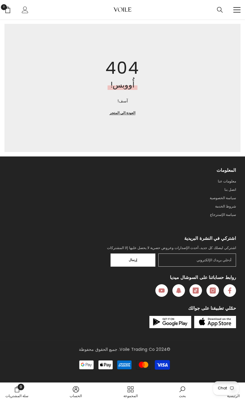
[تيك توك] (195, 290)
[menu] (237, 9)
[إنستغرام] (212, 290)
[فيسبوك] (229, 290)
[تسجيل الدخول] (25, 10)
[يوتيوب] (161, 290)
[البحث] (219, 9)
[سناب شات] (178, 290)
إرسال (133, 259)
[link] (182, 392)
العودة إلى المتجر (122, 112)
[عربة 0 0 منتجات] (7, 10)
